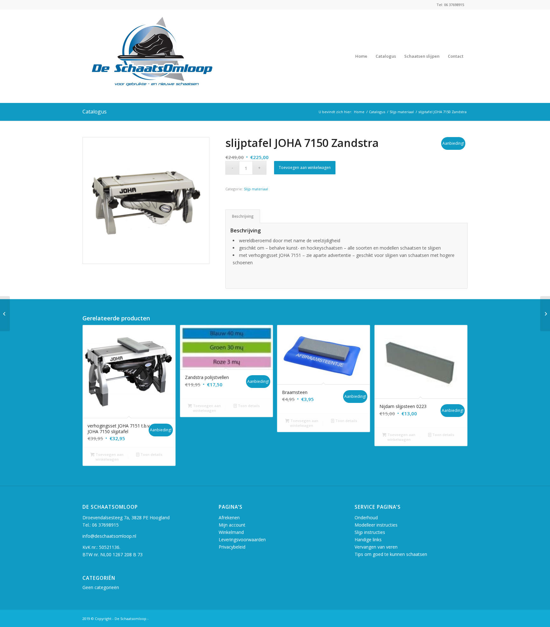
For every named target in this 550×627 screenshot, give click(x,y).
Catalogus (94, 111)
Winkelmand (231, 532)
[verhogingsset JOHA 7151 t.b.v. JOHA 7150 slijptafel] (545, 313)
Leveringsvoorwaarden (242, 539)
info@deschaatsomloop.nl (109, 536)
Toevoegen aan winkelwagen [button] (109, 457)
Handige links (368, 539)
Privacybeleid (232, 547)
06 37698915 (105, 525)
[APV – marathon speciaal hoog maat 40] (5, 313)
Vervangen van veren (376, 547)
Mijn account (232, 525)
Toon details (150, 454)
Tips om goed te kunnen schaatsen (391, 554)
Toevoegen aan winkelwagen (305, 167)
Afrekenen (229, 517)
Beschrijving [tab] (243, 216)
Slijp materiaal (256, 188)
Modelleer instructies (376, 525)
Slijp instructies (370, 532)
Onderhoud (366, 517)
